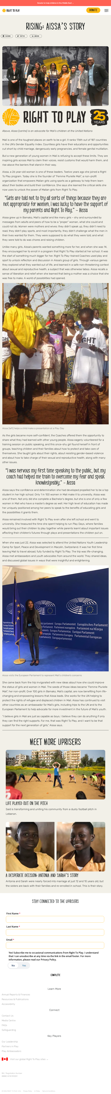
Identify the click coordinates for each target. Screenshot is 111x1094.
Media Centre (9, 1020)
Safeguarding (9, 1030)
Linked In (21, 1067)
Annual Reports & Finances (16, 994)
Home (11, 10)
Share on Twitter (21, 36)
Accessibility (8, 1004)
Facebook (3, 1067)
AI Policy (37, 1091)
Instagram (15, 1067)
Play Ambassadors (11, 1051)
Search (83, 10)
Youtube (27, 1067)
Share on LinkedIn (36, 36)
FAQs (4, 1025)
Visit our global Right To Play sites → (29, 1059)
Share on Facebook (7, 36)
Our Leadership (10, 1041)
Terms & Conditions (48, 1091)
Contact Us (7, 1015)
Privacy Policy (27, 1091)
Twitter (9, 1067)
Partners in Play (10, 1046)
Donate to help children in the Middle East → (55, 3)
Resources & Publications (15, 999)
